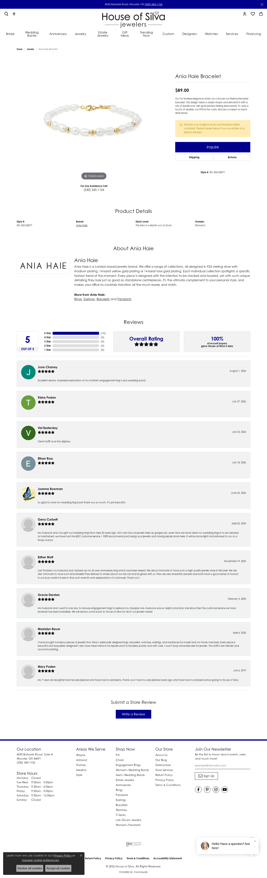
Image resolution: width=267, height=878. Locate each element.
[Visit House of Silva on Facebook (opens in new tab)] (198, 789)
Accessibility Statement (167, 858)
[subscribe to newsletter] (206, 776)
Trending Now (146, 33)
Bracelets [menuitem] (121, 805)
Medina (81, 770)
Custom (168, 34)
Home (20, 49)
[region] (93, 118)
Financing (253, 34)
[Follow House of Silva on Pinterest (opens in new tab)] (207, 789)
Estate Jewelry (102, 33)
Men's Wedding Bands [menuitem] (130, 775)
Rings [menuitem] (119, 790)
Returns (232, 157)
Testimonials (163, 765)
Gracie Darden (49, 595)
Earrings (89, 299)
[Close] (261, 4)
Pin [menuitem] (118, 755)
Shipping (194, 157)
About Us (161, 755)
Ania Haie (81, 225)
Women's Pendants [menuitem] (128, 825)
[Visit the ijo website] (133, 844)
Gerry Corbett (48, 519)
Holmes (81, 765)
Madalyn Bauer (49, 629)
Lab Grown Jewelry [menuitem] (128, 820)
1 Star (47, 349)
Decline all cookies (30, 868)
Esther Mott (45, 557)
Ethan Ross (45, 458)
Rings (78, 299)
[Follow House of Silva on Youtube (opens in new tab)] (224, 789)
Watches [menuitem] (121, 810)
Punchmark (141, 872)
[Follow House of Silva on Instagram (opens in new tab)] (216, 789)
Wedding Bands (32, 33)
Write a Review (133, 714)
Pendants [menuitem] (122, 795)
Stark (79, 775)
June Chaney (47, 367)
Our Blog (161, 760)
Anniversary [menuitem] (123, 785)
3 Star (47, 341)
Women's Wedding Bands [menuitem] (132, 770)
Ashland (81, 760)
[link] (14, 14)
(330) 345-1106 (153, 4)
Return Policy (164, 775)
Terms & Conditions (168, 785)
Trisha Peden (47, 397)
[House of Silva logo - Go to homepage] (133, 19)
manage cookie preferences (40, 860)
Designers (189, 34)
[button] (6, 14)
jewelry (30, 49)
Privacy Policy (164, 780)
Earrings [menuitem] (121, 800)
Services (232, 34)
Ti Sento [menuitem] (121, 815)
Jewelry (80, 34)
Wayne (80, 755)
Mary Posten (46, 666)
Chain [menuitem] (120, 760)
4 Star (47, 337)
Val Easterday (48, 428)
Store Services (164, 770)
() (103, 333)
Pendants (124, 299)
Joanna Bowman (50, 489)
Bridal (10, 34)
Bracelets (103, 299)
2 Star (47, 345)
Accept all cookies (58, 868)
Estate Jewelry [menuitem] (125, 780)
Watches (211, 34)
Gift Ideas (125, 33)
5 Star (47, 333)
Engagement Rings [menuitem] (128, 765)
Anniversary (58, 34)
